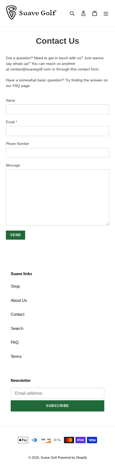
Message (13, 165)
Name (10, 100)
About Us (19, 300)
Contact (17, 314)
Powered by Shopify (72, 458)
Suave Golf (49, 458)
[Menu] (106, 13)
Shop (15, 286)
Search (17, 328)
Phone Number (17, 144)
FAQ (15, 342)
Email (11, 122)
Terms (16, 356)
